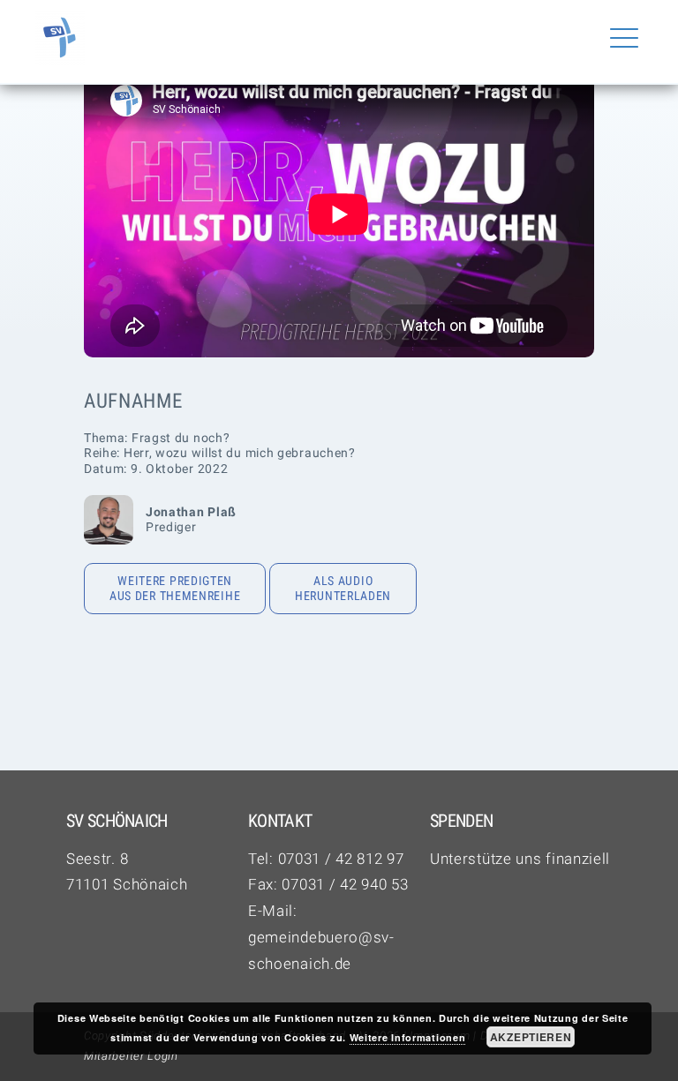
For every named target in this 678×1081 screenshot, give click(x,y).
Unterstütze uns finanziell (520, 858)
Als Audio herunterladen (343, 589)
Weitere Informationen (408, 1037)
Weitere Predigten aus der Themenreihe (174, 589)
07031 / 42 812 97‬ (341, 858)
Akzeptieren (531, 1037)
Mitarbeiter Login (131, 1055)
